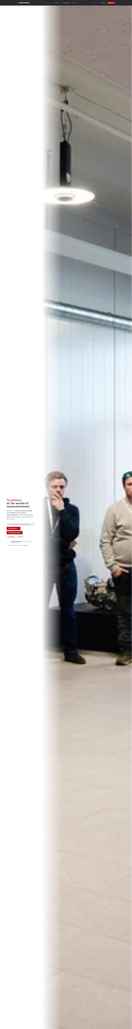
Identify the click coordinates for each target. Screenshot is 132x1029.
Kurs (21, 536)
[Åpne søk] (94, 2)
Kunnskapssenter (66, 2)
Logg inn (103, 2)
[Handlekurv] (98, 2)
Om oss (74, 2)
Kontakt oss (111, 2)
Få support (12, 536)
